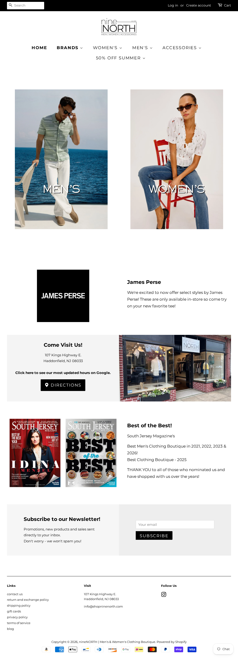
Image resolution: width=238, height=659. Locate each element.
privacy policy (17, 617)
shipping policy (18, 605)
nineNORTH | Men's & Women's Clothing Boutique (117, 642)
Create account (198, 5)
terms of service (18, 623)
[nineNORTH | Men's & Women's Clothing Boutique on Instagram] (163, 595)
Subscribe (154, 535)
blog (10, 629)
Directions (65, 385)
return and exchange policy (28, 599)
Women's (106, 47)
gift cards (14, 611)
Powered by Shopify (172, 642)
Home (39, 47)
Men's (141, 47)
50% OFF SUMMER (119, 58)
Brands (68, 47)
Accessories (180, 47)
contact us (15, 594)
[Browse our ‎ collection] (61, 166)
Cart (227, 5)
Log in (173, 5)
